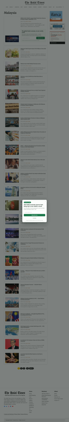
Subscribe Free (34, 215)
